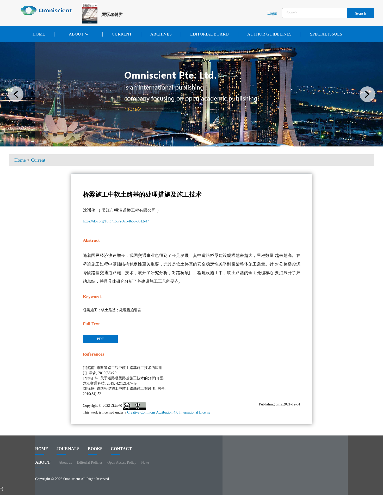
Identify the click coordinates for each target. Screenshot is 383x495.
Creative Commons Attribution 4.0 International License (168, 412)
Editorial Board (209, 34)
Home (39, 34)
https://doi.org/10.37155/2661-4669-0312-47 (116, 221)
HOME (41, 448)
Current (122, 34)
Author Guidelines (269, 34)
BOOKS (95, 448)
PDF (100, 339)
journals (68, 448)
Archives (161, 34)
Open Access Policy (121, 462)
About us (65, 462)
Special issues (326, 34)
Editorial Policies (89, 462)
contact (121, 448)
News (145, 462)
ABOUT (42, 462)
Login (272, 13)
